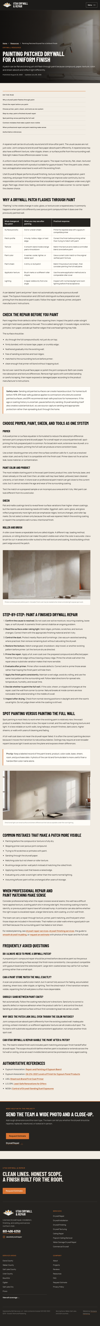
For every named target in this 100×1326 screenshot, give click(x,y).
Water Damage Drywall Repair (64, 1242)
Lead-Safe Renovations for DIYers (30, 1083)
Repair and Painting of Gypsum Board (43, 1069)
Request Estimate (17, 1136)
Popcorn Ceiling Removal (62, 1238)
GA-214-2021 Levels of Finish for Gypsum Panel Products (53, 1074)
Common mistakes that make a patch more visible (21, 123)
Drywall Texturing (60, 1229)
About (55, 1260)
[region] (46, 252)
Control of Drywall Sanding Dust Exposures (33, 1088)
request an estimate (40, 934)
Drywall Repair (14, 1143)
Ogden (5, 1282)
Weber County (8, 1265)
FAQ (54, 1278)
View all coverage (11, 1297)
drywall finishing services (61, 931)
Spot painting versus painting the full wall (18, 118)
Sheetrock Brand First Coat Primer (27, 1078)
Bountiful (6, 1278)
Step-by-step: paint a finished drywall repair (19, 113)
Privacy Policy (58, 1287)
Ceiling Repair (58, 1233)
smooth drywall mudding (15, 934)
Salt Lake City (8, 1287)
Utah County (8, 1274)
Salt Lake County (9, 1269)
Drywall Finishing (59, 1225)
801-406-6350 (11, 1231)
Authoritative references (12, 132)
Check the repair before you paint (15, 104)
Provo (5, 1291)
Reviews (56, 1269)
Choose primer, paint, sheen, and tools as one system (23, 109)
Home (5, 43)
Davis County (8, 1260)
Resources (14, 43)
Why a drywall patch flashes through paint (18, 100)
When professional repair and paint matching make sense (24, 127)
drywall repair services (37, 931)
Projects (56, 1265)
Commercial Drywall (61, 1246)
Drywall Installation (60, 1220)
